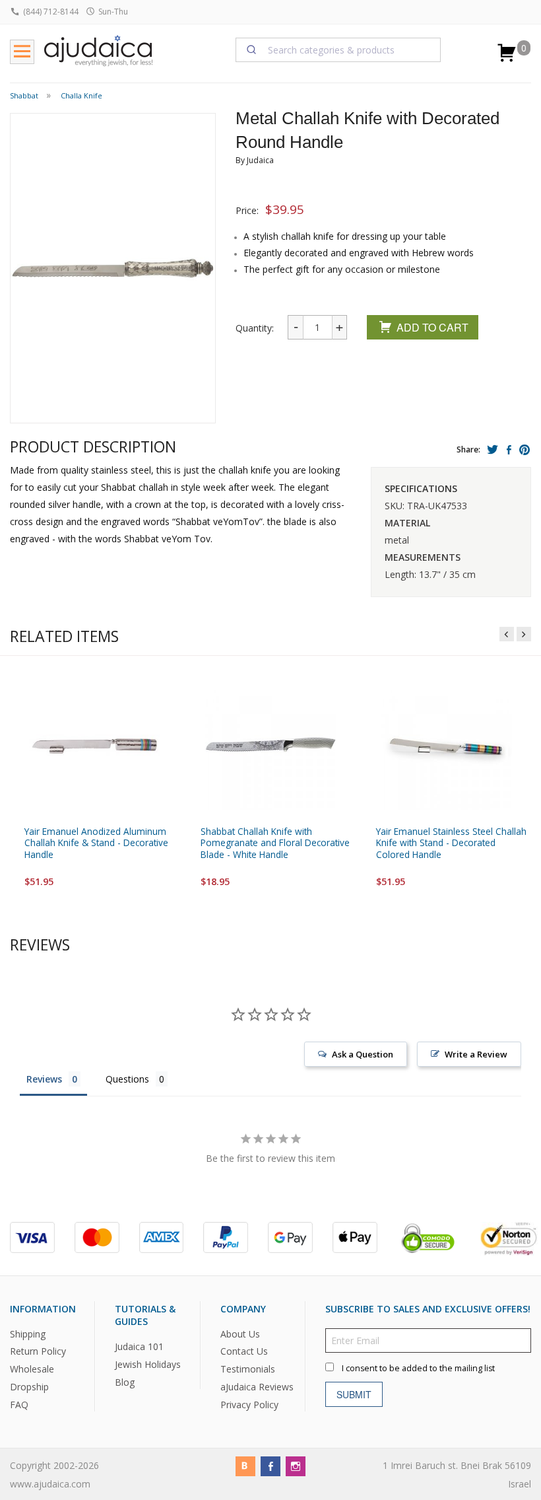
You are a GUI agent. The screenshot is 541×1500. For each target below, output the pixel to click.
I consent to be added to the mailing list (418, 1368)
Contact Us (244, 1351)
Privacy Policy (249, 1404)
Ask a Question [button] (362, 1054)
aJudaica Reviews (257, 1386)
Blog (125, 1382)
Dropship (29, 1386)
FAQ (19, 1404)
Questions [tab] (127, 1079)
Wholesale (32, 1369)
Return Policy (38, 1351)
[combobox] (338, 49)
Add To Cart (432, 327)
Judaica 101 (139, 1346)
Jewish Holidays (148, 1364)
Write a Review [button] (476, 1054)
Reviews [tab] (44, 1079)
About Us (240, 1334)
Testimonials (247, 1369)
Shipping (28, 1334)
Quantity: (255, 328)
